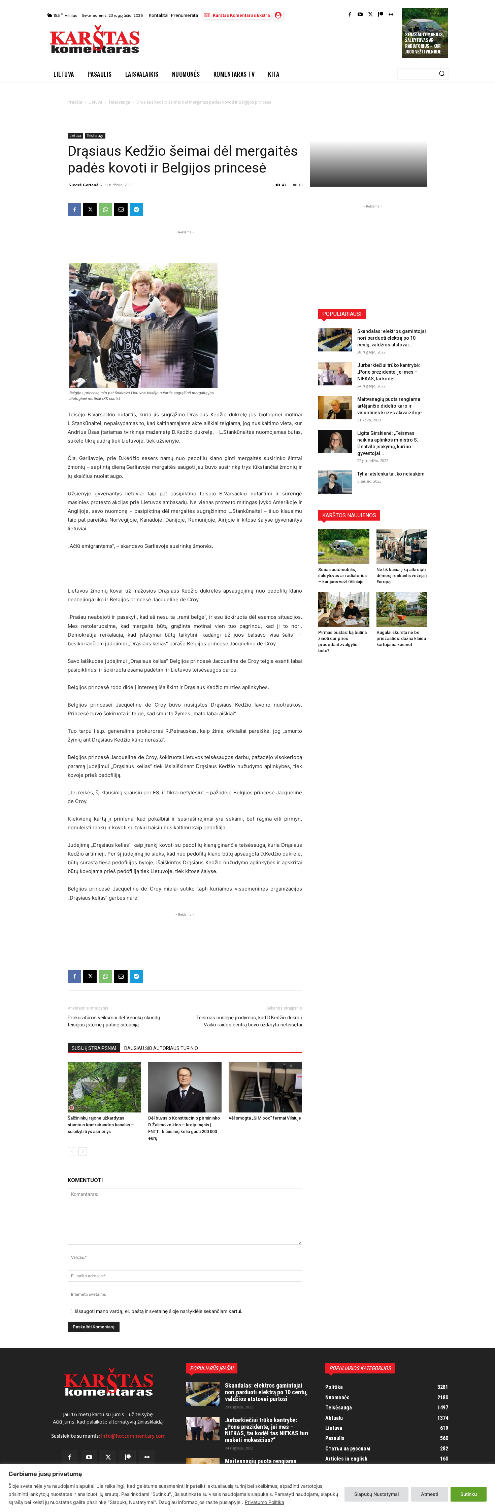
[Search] (441, 74)
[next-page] (82, 1151)
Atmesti (429, 1494)
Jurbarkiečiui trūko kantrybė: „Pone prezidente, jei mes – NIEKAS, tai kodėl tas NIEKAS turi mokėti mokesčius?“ (266, 1429)
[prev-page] (72, 1151)
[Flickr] (391, 15)
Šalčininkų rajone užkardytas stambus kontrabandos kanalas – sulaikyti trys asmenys (101, 1125)
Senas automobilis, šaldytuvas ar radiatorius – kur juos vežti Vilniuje (424, 43)
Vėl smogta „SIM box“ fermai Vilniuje (265, 1118)
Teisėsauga (119, 102)
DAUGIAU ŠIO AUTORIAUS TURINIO (161, 1048)
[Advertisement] (271, 41)
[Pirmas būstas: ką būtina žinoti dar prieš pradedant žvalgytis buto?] (343, 609)
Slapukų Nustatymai (376, 1494)
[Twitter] (370, 15)
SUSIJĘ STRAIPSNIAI (94, 1048)
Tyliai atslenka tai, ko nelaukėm (391, 474)
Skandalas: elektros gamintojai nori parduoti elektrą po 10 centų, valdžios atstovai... (391, 338)
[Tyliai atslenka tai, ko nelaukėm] (335, 482)
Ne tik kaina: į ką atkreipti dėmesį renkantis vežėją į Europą (401, 575)
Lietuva (95, 102)
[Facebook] (350, 15)
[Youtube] (360, 15)
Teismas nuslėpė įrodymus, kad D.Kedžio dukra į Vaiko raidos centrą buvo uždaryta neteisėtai (249, 1021)
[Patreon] (381, 15)
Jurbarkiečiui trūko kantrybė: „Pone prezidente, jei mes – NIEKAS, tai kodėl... (388, 372)
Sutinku (468, 1494)
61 (301, 184)
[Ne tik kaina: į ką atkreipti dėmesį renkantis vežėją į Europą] (402, 546)
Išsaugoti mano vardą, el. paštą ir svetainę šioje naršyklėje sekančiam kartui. (158, 1311)
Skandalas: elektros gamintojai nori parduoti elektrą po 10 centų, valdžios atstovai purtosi (266, 1392)
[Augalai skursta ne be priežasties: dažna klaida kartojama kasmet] (402, 609)
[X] (90, 209)
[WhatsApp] (105, 209)
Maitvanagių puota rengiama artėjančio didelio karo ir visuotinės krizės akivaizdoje (389, 405)
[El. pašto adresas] (121, 209)
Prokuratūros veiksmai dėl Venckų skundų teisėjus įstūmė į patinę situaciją (114, 1021)
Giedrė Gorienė (83, 184)
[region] (247, 1488)
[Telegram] (136, 209)
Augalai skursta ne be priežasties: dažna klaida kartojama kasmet (401, 638)
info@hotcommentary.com (133, 1436)
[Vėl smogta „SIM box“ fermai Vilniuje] (265, 1087)
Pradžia (75, 102)
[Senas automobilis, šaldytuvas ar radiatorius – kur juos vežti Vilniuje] (343, 546)
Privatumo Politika (264, 1502)
